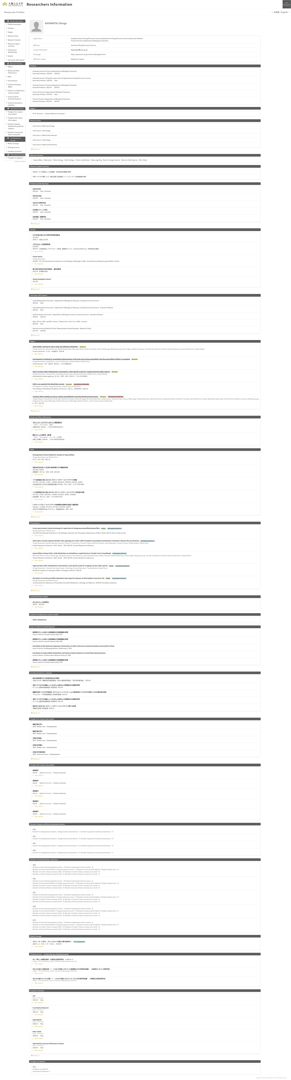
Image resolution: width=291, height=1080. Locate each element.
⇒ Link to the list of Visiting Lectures (56, 954)
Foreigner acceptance (15, 158)
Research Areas (13, 36)
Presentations (13, 81)
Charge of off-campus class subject (15, 119)
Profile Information (14, 24)
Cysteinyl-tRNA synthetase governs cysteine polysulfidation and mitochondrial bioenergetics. (66, 396)
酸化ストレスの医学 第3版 (42, 435)
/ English (284, 12)
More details (39, 251)
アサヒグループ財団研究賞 (41, 244)
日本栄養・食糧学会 (39, 217)
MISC (9, 77)
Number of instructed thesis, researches (15, 133)
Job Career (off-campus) (16, 60)
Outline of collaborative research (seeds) (16, 91)
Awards (10, 56)
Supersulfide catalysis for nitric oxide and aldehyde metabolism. (55, 347)
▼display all (35, 149)
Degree (10, 32)
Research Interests (14, 40)
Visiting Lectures (13, 147)
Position (11, 28)
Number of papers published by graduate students (15, 126)
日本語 (277, 12)
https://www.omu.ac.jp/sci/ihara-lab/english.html (88, 54)
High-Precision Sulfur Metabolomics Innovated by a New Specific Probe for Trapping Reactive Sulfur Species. (71, 372)
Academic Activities (15, 151)
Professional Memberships (12, 51)
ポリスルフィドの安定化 (41, 602)
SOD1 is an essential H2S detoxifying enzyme (48, 384)
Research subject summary (14, 45)
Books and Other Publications (13, 72)
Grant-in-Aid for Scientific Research (14, 98)
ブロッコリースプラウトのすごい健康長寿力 (47, 422)
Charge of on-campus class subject (15, 113)
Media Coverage (13, 143)
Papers (10, 67)
